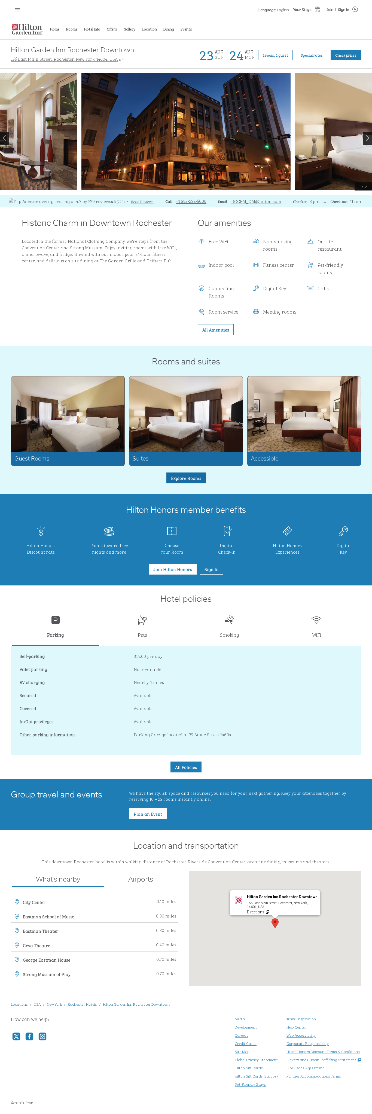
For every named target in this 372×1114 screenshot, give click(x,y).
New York (54, 1004)
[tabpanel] (186, 700)
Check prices (348, 55)
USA (37, 1004)
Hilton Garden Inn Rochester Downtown (136, 1004)
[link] (191, 201)
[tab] (55, 628)
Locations (19, 1004)
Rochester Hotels (82, 1004)
